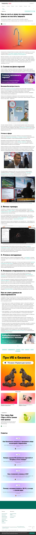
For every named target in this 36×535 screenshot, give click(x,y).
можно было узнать (9, 289)
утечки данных (18, 351)
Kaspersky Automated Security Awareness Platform (15, 330)
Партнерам (9, 530)
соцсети (32, 349)
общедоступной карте (22, 217)
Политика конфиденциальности (20, 526)
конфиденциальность (11, 349)
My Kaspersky (31, 3)
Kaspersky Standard (4, 513)
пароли (23, 349)
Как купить (8, 6)
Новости (15, 530)
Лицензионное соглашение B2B (21, 527)
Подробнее (16, 533)
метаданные (18, 349)
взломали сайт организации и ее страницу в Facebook (16, 137)
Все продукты (12, 517)
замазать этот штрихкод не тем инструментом (17, 54)
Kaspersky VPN (4, 519)
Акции (29, 6)
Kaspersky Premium (4, 516)
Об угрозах (25, 6)
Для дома (3, 511)
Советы (18, 438)
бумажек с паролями (22, 141)
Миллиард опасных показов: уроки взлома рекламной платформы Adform (7, 405)
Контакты (3, 530)
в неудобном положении (10, 88)
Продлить (12, 6)
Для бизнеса (12, 511)
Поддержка (20, 6)
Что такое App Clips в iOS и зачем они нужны (9, 417)
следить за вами (11, 210)
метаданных (27, 257)
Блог (3, 8)
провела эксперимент (5, 280)
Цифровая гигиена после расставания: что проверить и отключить (25, 405)
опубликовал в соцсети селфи (25, 127)
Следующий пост (4, 412)
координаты (28, 258)
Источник (26, 169)
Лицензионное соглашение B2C (13, 527)
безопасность (5, 349)
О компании (6, 530)
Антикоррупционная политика (5, 527)
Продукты (3, 6)
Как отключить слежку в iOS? (18, 474)
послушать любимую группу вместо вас (17, 53)
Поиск (34, 11)
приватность (4, 11)
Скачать (16, 6)
